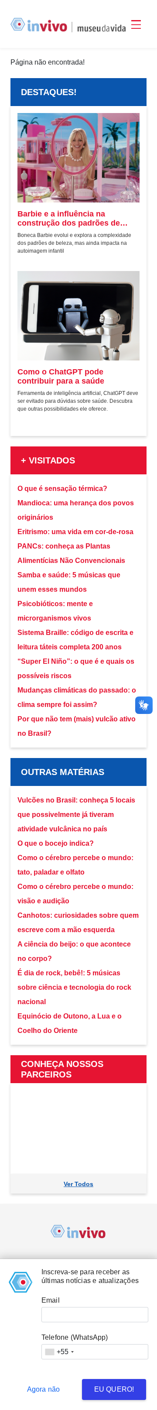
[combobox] (59, 1352)
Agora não (43, 1389)
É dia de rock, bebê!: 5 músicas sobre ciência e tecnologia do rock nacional (74, 987)
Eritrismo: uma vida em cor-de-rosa (75, 531)
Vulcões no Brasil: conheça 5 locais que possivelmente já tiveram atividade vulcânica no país (76, 814)
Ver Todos (78, 1183)
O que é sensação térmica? (62, 488)
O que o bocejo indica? (55, 843)
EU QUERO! (114, 1389)
